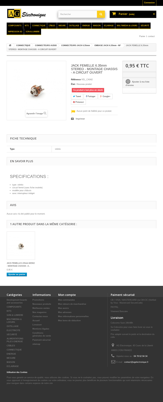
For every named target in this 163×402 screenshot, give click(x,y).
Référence (76, 79)
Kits (27, 25)
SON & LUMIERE (15, 315)
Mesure (62, 25)
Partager (91, 96)
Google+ (106, 96)
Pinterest (79, 102)
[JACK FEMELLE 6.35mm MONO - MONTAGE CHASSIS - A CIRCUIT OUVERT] (21, 246)
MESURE (11, 358)
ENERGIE (11, 354)
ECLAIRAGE (13, 366)
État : (73, 84)
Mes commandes (66, 300)
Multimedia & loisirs (127, 25)
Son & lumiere (32, 31)
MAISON (11, 362)
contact (151, 36)
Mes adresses (64, 312)
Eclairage (108, 25)
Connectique (38, 25)
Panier (142, 36)
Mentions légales (40, 329)
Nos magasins (39, 312)
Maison (97, 25)
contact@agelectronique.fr (136, 362)
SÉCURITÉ (12, 334)
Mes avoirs (63, 308)
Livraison (37, 325)
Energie (86, 25)
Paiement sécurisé (41, 340)
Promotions (38, 300)
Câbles (52, 25)
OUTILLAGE (13, 326)
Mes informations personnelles (73, 316)
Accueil (36, 320)
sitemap (36, 344)
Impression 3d (15, 31)
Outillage (74, 25)
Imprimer (80, 119)
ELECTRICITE (13, 330)
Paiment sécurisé (123, 295)
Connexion (149, 2)
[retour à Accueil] (10, 46)
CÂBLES (11, 345)
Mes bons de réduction (69, 320)
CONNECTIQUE (14, 350)
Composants (14, 25)
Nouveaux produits (41, 304)
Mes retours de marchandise (72, 304)
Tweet (78, 96)
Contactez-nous (40, 316)
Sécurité (145, 25)
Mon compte (67, 295)
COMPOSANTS (14, 307)
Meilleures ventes (41, 308)
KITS (9, 311)
